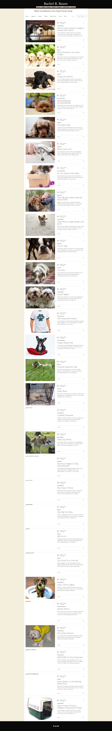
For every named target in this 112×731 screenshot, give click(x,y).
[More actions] (84, 23)
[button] (73, 16)
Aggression (33, 16)
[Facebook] (54, 726)
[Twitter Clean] (56, 726)
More (65, 16)
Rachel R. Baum (56, 4)
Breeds (60, 16)
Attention (40, 16)
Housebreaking (60, 25)
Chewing (59, 267)
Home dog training (61, 98)
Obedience (59, 146)
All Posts (27, 16)
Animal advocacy (53, 16)
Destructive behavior (61, 606)
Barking (45, 16)
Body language (60, 437)
